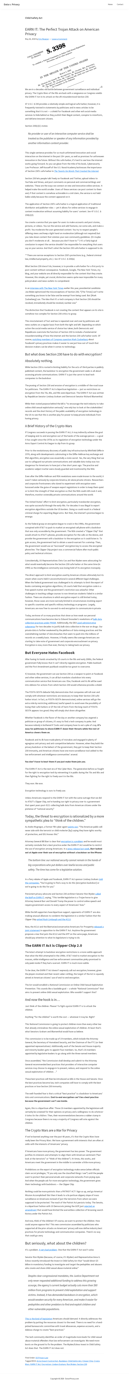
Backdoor (63, 1361)
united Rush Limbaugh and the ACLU (54, 919)
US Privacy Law (42, 1357)
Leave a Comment (59, 39)
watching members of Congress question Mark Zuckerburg (60, 339)
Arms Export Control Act (47, 1361)
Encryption (46, 1364)
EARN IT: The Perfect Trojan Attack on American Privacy (62, 31)
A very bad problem (48, 1249)
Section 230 (82, 1364)
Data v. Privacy (12, 4)
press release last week (78, 848)
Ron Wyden (71, 1364)
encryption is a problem (72, 841)
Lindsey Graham (59, 1364)
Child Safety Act (75, 1361)
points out (73, 826)
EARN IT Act (35, 1364)
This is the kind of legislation (38, 1318)
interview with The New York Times (46, 288)
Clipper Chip (87, 1361)
